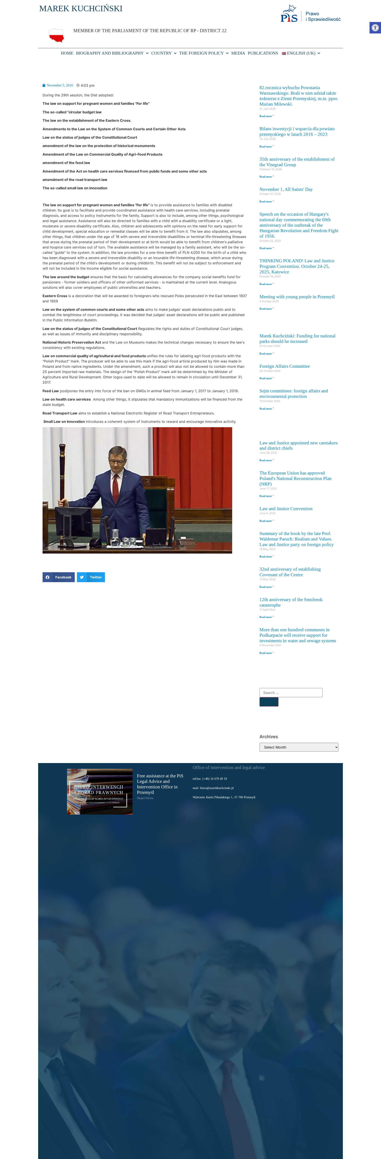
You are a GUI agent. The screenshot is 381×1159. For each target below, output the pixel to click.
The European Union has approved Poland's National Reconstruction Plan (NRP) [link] (296, 478)
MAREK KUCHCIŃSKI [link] (81, 8)
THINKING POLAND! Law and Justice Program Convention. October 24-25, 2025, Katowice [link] (297, 266)
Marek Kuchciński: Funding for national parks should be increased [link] (298, 338)
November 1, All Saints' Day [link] (286, 189)
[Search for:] (291, 692)
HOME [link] (67, 53)
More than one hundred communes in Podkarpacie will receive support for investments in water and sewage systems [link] (298, 635)
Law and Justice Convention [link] (286, 508)
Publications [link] (263, 53)
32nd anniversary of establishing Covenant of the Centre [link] (290, 572)
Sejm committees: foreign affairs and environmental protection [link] (294, 393)
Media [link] (238, 53)
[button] (59, 577)
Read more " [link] (267, 116)
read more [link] (145, 798)
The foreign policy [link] (201, 53)
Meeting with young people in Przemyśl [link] (297, 296)
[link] (375, 27)
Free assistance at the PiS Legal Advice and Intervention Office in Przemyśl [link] (160, 784)
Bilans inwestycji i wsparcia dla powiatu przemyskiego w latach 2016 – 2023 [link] (297, 131)
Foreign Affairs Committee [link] (285, 366)
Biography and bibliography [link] (110, 53)
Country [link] (161, 53)
